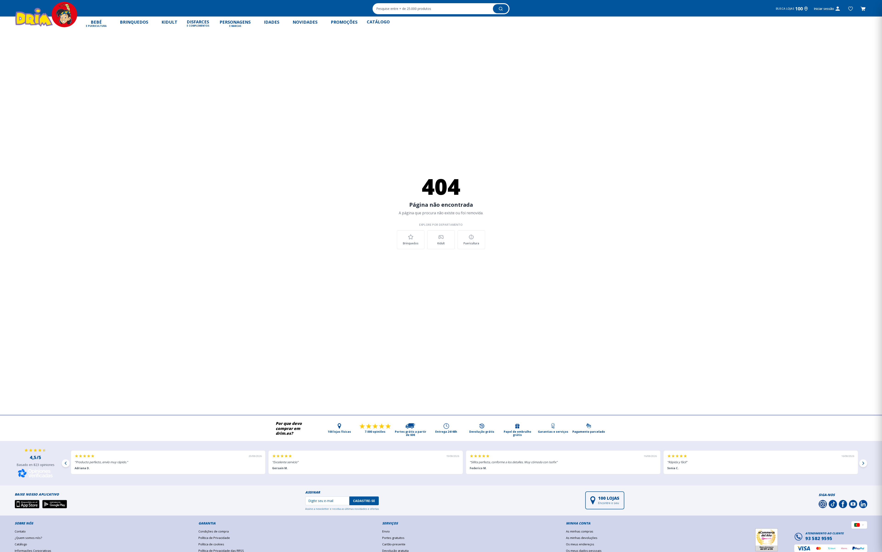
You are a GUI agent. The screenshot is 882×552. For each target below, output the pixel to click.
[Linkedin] (863, 504)
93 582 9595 (818, 538)
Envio (386, 531)
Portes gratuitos (393, 538)
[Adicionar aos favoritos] (850, 8)
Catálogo (21, 544)
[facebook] (843, 504)
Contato (20, 531)
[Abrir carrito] (863, 9)
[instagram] (823, 504)
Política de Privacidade (214, 538)
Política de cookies (211, 544)
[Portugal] (859, 525)
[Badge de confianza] (766, 539)
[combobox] (441, 9)
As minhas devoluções (581, 538)
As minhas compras (579, 531)
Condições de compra (213, 531)
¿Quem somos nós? (28, 538)
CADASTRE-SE (364, 501)
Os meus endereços (580, 544)
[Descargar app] (27, 504)
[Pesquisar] (501, 8)
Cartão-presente (393, 544)
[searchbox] (432, 8)
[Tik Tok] (833, 504)
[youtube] (853, 504)
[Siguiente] (863, 463)
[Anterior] (66, 463)
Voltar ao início (441, 262)
